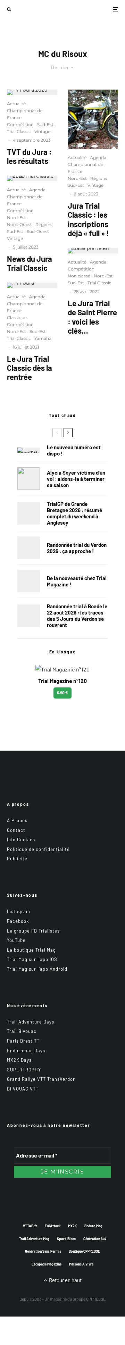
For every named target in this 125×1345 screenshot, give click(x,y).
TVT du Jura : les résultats (29, 156)
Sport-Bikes (66, 1239)
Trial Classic (19, 131)
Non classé (79, 275)
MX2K (72, 1226)
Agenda (37, 189)
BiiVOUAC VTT (23, 1089)
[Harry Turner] (28, 513)
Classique (17, 317)
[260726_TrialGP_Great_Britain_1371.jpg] (28, 478)
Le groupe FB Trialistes (33, 931)
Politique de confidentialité (38, 849)
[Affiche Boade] (28, 547)
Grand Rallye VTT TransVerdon (41, 1079)
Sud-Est (45, 124)
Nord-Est (16, 217)
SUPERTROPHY (24, 1069)
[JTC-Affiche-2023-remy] (32, 92)
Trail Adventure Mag (34, 1239)
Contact (16, 830)
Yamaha (42, 338)
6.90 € (62, 692)
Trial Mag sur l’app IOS (32, 959)
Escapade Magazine (46, 1264)
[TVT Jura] (32, 285)
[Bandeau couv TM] (28, 450)
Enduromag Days (26, 1050)
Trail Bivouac (21, 1031)
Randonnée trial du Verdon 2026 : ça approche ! (77, 548)
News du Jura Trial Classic (29, 263)
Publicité (17, 858)
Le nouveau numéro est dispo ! (74, 450)
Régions (43, 224)
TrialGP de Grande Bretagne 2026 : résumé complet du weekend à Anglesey (74, 513)
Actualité (16, 103)
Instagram (18, 911)
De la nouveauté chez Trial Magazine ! (77, 581)
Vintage (42, 131)
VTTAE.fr (30, 1226)
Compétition (20, 124)
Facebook (18, 921)
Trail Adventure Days (30, 1022)
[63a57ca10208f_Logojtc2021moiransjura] (32, 178)
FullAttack (52, 1226)
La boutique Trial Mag (31, 950)
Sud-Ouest (38, 231)
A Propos (17, 820)
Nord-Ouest (19, 224)
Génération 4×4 (94, 1239)
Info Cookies (21, 839)
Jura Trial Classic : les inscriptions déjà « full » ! (88, 219)
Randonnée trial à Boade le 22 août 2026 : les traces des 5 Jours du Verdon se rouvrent (77, 615)
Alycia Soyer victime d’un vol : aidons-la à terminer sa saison (76, 478)
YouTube (16, 940)
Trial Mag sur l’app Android (37, 969)
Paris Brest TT (23, 1041)
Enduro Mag (93, 1226)
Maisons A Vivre (81, 1264)
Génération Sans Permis (43, 1251)
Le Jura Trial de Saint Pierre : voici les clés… (92, 317)
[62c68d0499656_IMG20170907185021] (93, 119)
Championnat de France (24, 114)
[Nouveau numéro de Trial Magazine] (28, 581)
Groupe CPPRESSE (89, 1298)
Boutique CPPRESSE (84, 1251)
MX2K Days (19, 1060)
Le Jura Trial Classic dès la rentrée (29, 368)
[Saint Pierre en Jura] (93, 250)
